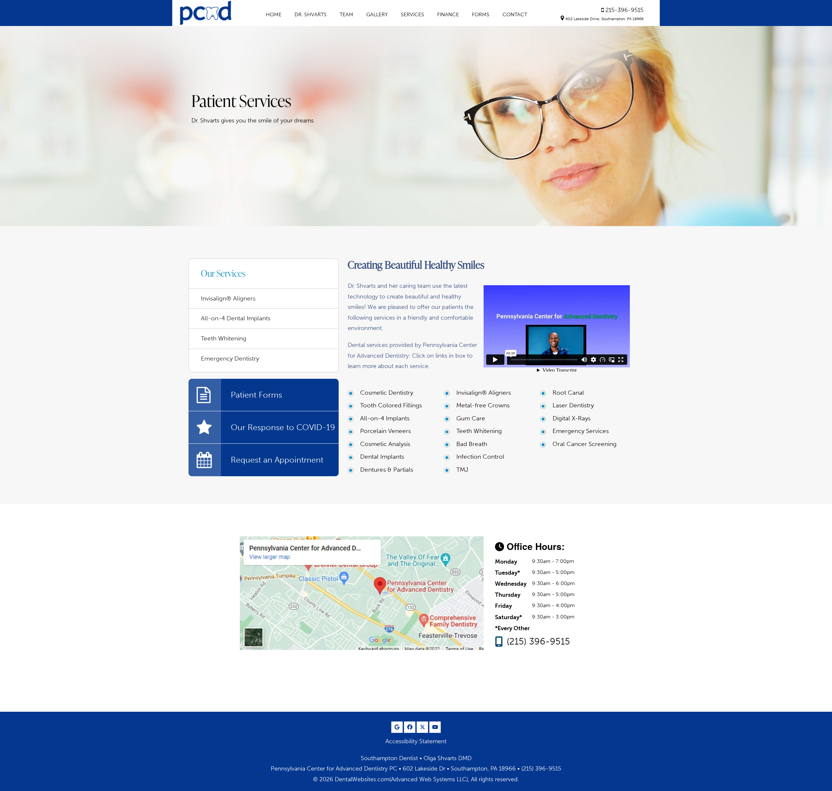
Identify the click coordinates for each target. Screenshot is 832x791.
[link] (622, 10)
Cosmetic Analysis (385, 444)
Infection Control (480, 456)
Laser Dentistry (573, 405)
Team (346, 14)
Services (412, 14)
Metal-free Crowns (483, 405)
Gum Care (470, 418)
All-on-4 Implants (385, 418)
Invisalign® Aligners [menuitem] (228, 298)
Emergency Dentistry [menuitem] (230, 358)
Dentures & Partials (386, 469)
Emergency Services (580, 431)
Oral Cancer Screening (584, 444)
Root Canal (568, 392)
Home (273, 14)
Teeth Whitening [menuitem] (223, 338)
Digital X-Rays (571, 418)
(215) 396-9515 (538, 641)
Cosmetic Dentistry (386, 392)
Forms (480, 14)
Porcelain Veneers (385, 431)
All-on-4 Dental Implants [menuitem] (235, 318)
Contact (514, 14)
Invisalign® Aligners (483, 392)
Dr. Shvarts (310, 14)
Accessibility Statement (416, 741)
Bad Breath (471, 444)
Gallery (377, 14)
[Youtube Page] (435, 727)
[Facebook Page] (409, 727)
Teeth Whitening (479, 431)
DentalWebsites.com (362, 779)
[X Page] (422, 727)
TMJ (462, 469)
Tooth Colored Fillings (391, 405)
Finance (448, 14)
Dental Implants (382, 456)
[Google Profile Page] (397, 727)
